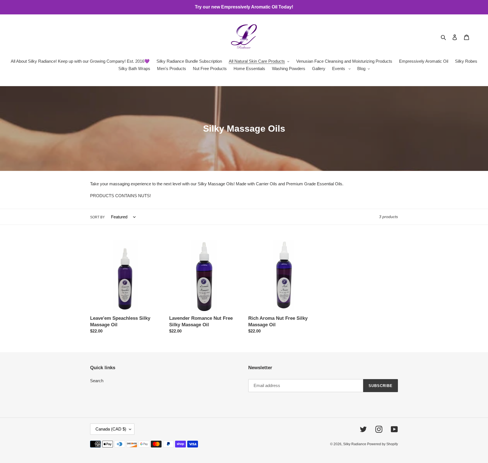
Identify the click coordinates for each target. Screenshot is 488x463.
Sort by (97, 217)
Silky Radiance (355, 444)
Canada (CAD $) (110, 429)
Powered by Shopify (382, 444)
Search (96, 380)
